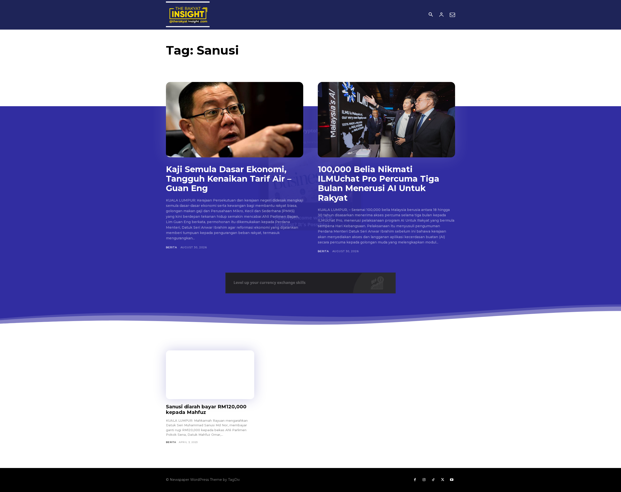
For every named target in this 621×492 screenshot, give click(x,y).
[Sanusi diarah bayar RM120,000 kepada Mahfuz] (210, 374)
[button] (430, 15)
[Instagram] (424, 479)
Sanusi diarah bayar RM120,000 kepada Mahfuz (206, 409)
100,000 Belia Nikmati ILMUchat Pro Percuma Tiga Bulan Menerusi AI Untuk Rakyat (378, 183)
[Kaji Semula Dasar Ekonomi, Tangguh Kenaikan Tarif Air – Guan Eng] (234, 119)
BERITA (171, 247)
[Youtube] (451, 479)
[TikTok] (433, 479)
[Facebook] (414, 479)
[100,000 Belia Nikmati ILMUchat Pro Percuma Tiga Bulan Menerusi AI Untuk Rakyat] (386, 119)
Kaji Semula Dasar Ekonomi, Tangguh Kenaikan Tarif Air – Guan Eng (228, 178)
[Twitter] (442, 479)
